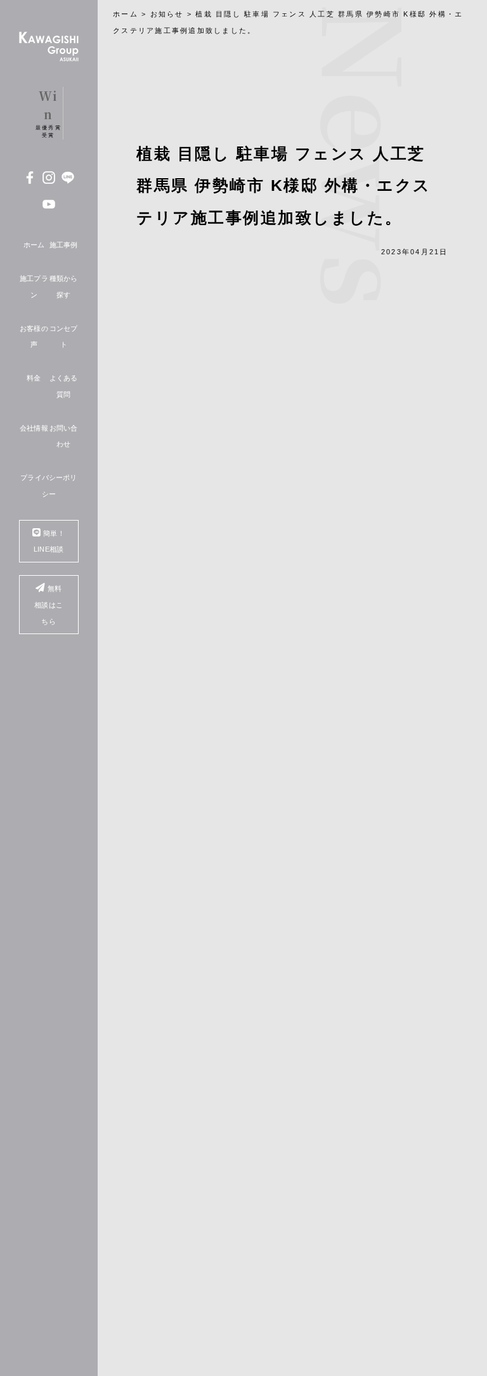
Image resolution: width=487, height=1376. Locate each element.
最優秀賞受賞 (49, 112)
